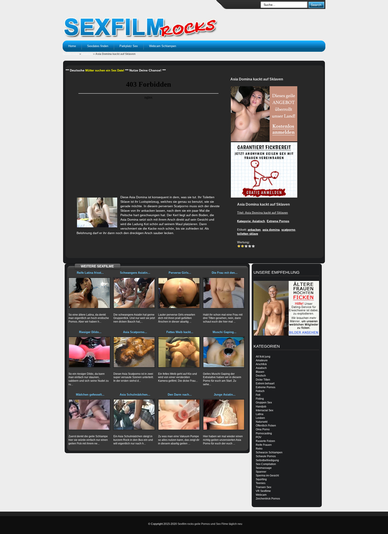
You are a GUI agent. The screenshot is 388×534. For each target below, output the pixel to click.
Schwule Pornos (266, 456)
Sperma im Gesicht (267, 475)
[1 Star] (239, 246)
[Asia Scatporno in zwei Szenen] (134, 352)
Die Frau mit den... (225, 272)
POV (258, 437)
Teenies (260, 483)
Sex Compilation (266, 464)
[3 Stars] (246, 246)
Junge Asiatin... (225, 394)
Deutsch (261, 375)
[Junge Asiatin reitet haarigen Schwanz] (224, 414)
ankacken (254, 229)
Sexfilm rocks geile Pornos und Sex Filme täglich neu (210, 523)
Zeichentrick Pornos (268, 498)
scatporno (288, 229)
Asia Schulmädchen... (135, 394)
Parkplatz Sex (128, 46)
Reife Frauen (264, 444)
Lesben (260, 418)
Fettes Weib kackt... (179, 332)
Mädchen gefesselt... (90, 394)
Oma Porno (263, 429)
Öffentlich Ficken (266, 425)
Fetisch (260, 391)
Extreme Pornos (278, 221)
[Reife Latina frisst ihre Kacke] (89, 293)
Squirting (261, 479)
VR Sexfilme (263, 491)
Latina (259, 414)
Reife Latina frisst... (90, 272)
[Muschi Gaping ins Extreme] (224, 352)
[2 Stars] (242, 246)
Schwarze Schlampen (269, 452)
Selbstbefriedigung (267, 460)
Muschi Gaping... (224, 332)
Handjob (261, 406)
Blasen (260, 371)
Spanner (261, 471)
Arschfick (261, 364)
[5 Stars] (253, 246)
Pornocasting (264, 433)
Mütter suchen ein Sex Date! (104, 70)
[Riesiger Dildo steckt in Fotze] (89, 352)
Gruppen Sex (264, 402)
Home (72, 46)
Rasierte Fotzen (265, 441)
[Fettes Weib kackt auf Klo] (179, 352)
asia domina (271, 229)
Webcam (261, 494)
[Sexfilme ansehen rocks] (141, 22)
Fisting (260, 398)
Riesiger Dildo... (90, 332)
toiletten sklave (247, 233)
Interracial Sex (264, 410)
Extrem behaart (265, 383)
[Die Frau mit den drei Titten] (224, 293)
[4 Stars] (249, 246)
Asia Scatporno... (135, 332)
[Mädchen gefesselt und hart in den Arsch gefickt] (89, 414)
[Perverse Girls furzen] (179, 293)
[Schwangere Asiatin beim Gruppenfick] (134, 293)
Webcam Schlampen (162, 46)
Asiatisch (87, 54)
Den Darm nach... (180, 394)
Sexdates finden (97, 46)
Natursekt (261, 421)
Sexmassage (264, 467)
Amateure (262, 360)
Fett (258, 394)
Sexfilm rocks (71, 54)
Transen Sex (263, 487)
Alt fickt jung (263, 356)
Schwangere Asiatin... (135, 272)
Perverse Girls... (180, 272)
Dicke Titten (263, 379)
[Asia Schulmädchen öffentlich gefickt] (134, 414)
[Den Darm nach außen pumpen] (179, 414)
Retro (259, 448)
